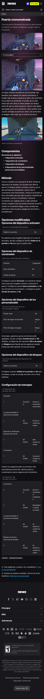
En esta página (8, 55)
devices (4, 558)
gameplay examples (16, 558)
